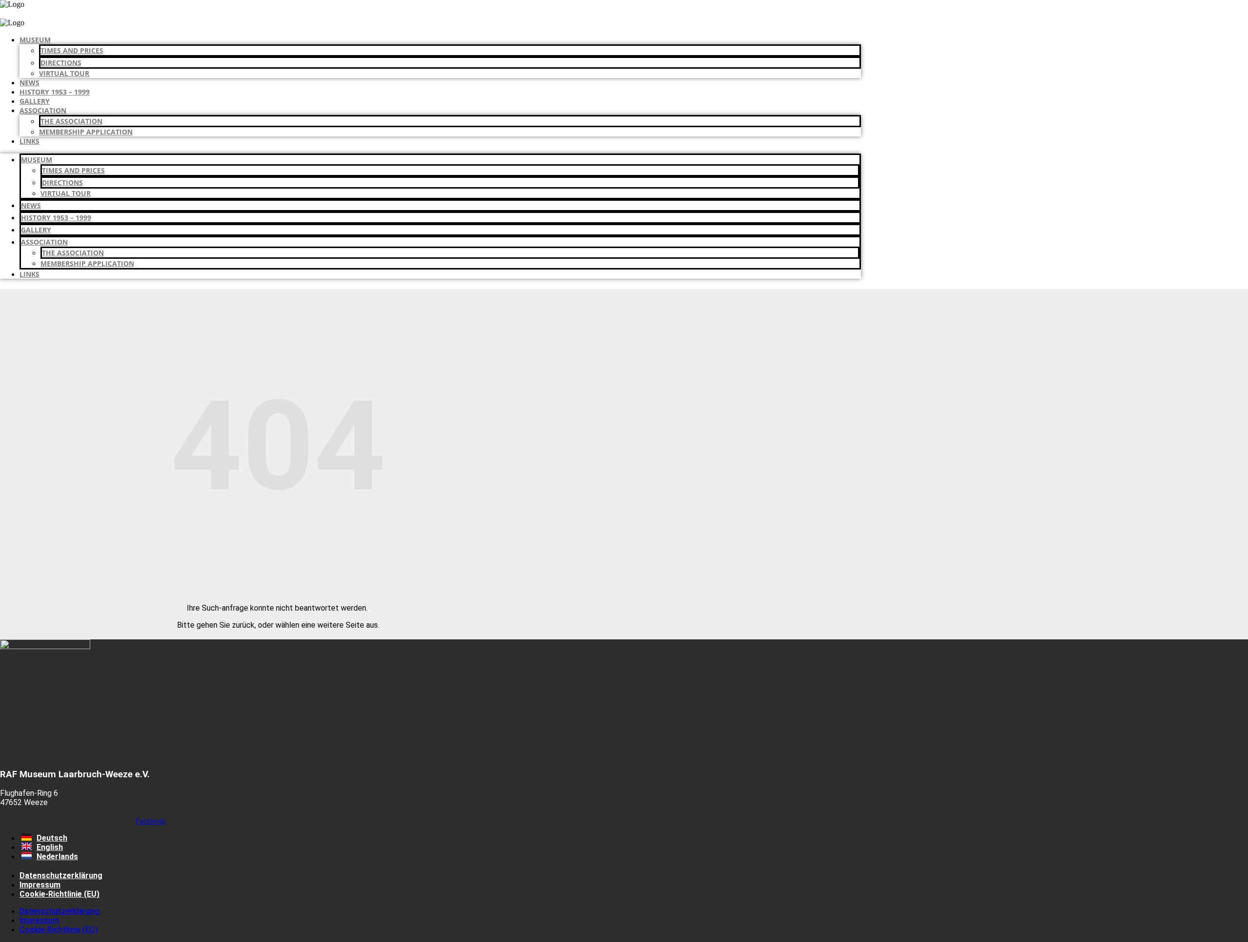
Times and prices (71, 50)
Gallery (35, 101)
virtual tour (64, 73)
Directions (60, 62)
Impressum (40, 884)
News (29, 82)
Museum (35, 39)
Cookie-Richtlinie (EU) (59, 894)
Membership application (86, 131)
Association (43, 110)
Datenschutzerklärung (61, 875)
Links (29, 141)
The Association (71, 121)
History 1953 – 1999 (55, 91)
